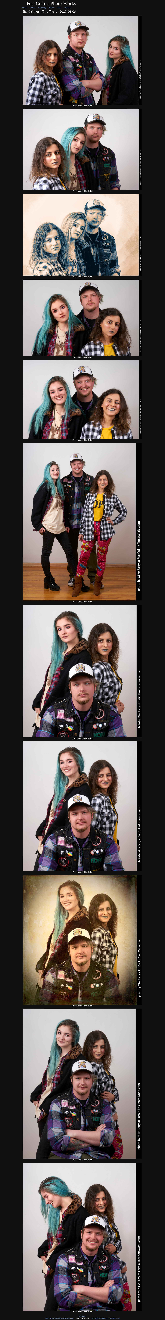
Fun (59, 8)
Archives (82, 1316)
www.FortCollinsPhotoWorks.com (59, 1318)
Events (52, 8)
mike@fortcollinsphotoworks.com (106, 1318)
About (32, 8)
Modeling (42, 8)
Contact (67, 8)
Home (24, 8)
